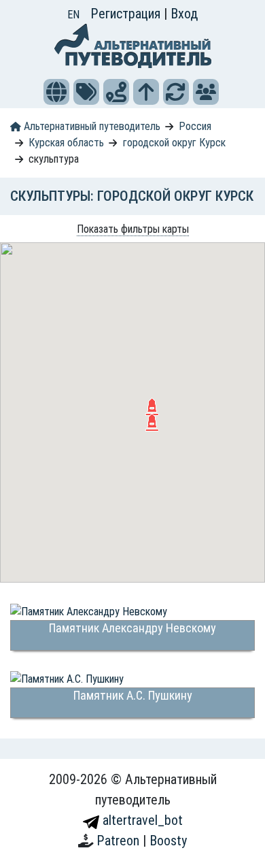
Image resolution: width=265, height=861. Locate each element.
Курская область (66, 142)
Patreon (119, 840)
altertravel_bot (141, 820)
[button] (56, 92)
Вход (184, 13)
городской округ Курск (174, 142)
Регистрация (127, 13)
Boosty (168, 840)
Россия (195, 126)
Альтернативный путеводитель (90, 126)
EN (73, 14)
